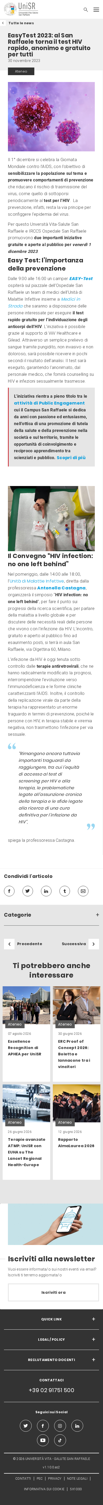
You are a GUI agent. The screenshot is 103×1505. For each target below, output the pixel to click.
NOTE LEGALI (77, 1478)
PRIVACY (54, 1478)
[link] (26, 1034)
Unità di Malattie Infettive (37, 581)
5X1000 (76, 1489)
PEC (40, 1478)
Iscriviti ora (53, 1292)
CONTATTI (23, 1478)
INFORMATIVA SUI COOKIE (44, 1489)
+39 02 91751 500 (51, 1390)
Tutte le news (21, 23)
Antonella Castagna (61, 588)
